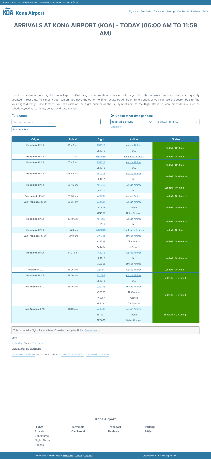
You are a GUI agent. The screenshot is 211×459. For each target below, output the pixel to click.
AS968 (101, 196)
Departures (42, 435)
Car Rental (183, 11)
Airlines (39, 444)
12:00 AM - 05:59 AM (23, 354)
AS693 (101, 201)
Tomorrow (37, 343)
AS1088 (101, 275)
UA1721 (101, 235)
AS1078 (101, 252)
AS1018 (101, 145)
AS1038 (101, 173)
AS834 (101, 269)
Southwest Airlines (134, 156)
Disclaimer (68, 455)
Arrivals (39, 431)
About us (88, 455)
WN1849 (101, 230)
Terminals (146, 11)
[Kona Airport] (8, 11)
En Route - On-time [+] (176, 278)
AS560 (101, 309)
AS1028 (101, 162)
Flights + (133, 11)
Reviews (195, 11)
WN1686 (101, 156)
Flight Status (42, 440)
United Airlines (133, 235)
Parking (170, 11)
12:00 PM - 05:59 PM (72, 354)
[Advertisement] (105, 67)
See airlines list (92, 330)
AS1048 (101, 184)
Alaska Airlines (133, 145)
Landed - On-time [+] (176, 148)
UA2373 (101, 286)
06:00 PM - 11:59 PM (97, 354)
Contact (78, 455)
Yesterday (17, 343)
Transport (158, 11)
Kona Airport (30, 13)
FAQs (205, 11)
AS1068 (101, 218)
